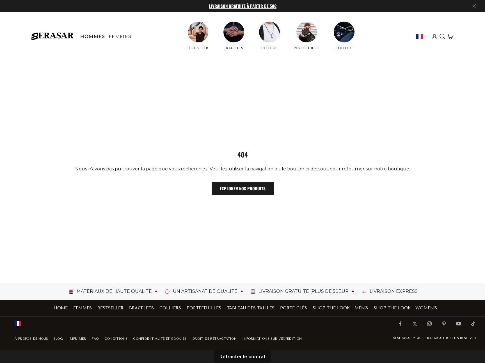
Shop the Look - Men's (340, 308)
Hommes (92, 36)
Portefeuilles (204, 308)
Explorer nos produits (243, 188)
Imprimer (77, 339)
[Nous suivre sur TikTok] (473, 324)
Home (61, 308)
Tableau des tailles (250, 308)
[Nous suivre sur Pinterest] (444, 324)
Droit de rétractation (214, 339)
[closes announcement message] (474, 6)
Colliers (170, 308)
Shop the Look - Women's (405, 308)
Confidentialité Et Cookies (159, 339)
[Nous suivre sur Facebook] (400, 324)
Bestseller (110, 308)
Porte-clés (293, 308)
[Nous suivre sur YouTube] (458, 324)
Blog (58, 339)
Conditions (115, 339)
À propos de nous (31, 339)
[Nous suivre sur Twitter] (415, 324)
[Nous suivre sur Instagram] (429, 324)
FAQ (95, 339)
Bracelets (141, 308)
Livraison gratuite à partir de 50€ (242, 6)
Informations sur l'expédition (272, 339)
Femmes (120, 36)
